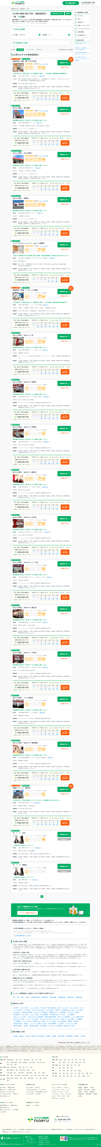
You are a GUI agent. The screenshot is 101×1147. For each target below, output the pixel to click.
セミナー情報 (3, 1111)
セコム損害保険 (44, 1014)
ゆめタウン (59, 1087)
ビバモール (62, 1098)
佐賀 (21, 1078)
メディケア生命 (24, 1007)
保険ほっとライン (12, 1089)
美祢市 (27, 997)
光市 (18, 997)
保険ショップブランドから (83, 25)
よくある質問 (15, 1109)
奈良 (39, 1072)
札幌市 (11, 1059)
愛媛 (43, 1075)
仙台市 (27, 1059)
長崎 (25, 1078)
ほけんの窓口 (3, 1087)
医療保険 (21, 1036)
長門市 (22, 997)
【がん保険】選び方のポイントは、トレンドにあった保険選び (81, 59)
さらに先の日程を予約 (64, 97)
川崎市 (20, 1062)
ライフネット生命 (26, 1021)
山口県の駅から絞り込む (57, 13)
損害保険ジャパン (53, 1012)
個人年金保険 (40, 1036)
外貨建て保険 (61, 1036)
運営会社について (6, 1131)
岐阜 (17, 1070)
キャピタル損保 (70, 1019)
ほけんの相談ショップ (4, 1095)
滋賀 (35, 1072)
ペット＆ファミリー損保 (71, 1023)
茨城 (8, 1064)
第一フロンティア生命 (18, 1019)
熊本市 (32, 1078)
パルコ (62, 1093)
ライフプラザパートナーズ (5, 1093)
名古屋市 (11, 1070)
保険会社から (81, 22)
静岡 (21, 1070)
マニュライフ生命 (17, 1010)
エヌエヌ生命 (27, 1010)
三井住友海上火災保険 (26, 1012)
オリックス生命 (73, 1007)
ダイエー (63, 1095)
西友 (68, 1095)
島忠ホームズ (55, 1098)
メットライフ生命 (34, 1007)
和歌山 (43, 1072)
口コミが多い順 (29, 49)
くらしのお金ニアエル (31, 1142)
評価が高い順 (39, 49)
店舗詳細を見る (65, 61)
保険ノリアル (29, 1140)
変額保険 (76, 1036)
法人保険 (82, 1036)
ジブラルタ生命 (49, 1010)
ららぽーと (66, 1087)
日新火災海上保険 (34, 1025)
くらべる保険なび (30, 1138)
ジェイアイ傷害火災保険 (77, 1016)
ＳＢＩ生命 (70, 1012)
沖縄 (8, 1080)
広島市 (26, 1075)
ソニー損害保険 (70, 1014)
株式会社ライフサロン (43, 1140)
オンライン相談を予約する (27, 913)
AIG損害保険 (62, 1012)
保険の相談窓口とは (4, 1105)
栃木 (12, 1064)
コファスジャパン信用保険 (55, 1025)
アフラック (81, 1007)
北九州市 (11, 1078)
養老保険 (33, 1036)
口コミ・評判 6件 (44, 64)
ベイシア (66, 1091)
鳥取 (8, 1075)
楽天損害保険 (43, 1025)
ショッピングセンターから (83, 28)
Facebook (28, 1105)
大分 (37, 1078)
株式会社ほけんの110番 (44, 1142)
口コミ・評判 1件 (44, 156)
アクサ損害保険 (17, 1021)
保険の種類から (81, 31)
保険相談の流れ (13, 1105)
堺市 (15, 1072)
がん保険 (27, 1036)
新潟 (12, 1067)
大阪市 (11, 1072)
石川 (27, 1067)
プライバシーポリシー (44, 1129)
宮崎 (41, 1078)
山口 (32, 1075)
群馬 (15, 1064)
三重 (33, 1070)
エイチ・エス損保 (51, 1021)
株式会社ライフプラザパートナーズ (46, 1144)
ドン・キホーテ (55, 1093)
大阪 (8, 1072)
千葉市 (33, 1062)
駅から (79, 19)
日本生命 (57, 1010)
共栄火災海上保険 (17, 1025)
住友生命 (77, 1012)
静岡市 (23, 1070)
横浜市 (15, 1062)
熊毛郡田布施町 (62, 997)
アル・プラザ (68, 1093)
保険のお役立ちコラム (4, 1107)
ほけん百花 (2, 1091)
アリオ (67, 1089)
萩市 (14, 997)
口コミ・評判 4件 (44, 246)
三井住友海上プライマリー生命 (57, 1014)
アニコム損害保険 (61, 1021)
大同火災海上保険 (17, 1023)
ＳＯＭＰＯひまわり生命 (38, 1010)
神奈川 (12, 1062)
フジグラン (54, 1091)
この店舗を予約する (64, 67)
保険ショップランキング (5, 1109)
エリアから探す (4, 1057)
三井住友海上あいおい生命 (67, 1010)
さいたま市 (42, 1062)
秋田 (33, 1059)
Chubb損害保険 (52, 1023)
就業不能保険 (69, 1036)
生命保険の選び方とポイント (81, 44)
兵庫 (19, 1072)
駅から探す (55, 1057)
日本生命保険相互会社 (43, 1138)
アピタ (63, 1089)
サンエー (54, 1095)
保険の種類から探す (84, 1084)
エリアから (80, 15)
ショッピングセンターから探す (60, 1084)
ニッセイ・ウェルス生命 (32, 1019)
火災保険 (86, 1091)
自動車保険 (92, 1091)
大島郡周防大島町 (35, 997)
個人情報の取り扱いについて (32, 1129)
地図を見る (42, 76)
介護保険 (54, 1036)
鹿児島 (45, 1078)
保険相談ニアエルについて (18, 1131)
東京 (8, 1062)
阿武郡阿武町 (79, 997)
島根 (12, 1075)
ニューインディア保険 (35, 1023)
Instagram (37, 1105)
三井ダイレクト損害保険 (63, 1016)
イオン (53, 1087)
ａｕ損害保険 (79, 1019)
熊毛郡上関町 (53, 997)
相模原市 (25, 1062)
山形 (36, 1059)
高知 (47, 1075)
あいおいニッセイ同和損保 (40, 1012)
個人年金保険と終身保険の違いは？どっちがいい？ (81, 53)
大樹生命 (26, 1023)
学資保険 (48, 1036)
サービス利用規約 (20, 1129)
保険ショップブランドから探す (8, 1084)
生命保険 (15, 1036)
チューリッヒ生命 (34, 1014)
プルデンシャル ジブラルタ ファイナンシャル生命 (52, 1019)
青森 (17, 1059)
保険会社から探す (31, 1084)
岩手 (21, 1059)
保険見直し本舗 (11, 1087)
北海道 (8, 1059)
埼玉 (38, 1062)
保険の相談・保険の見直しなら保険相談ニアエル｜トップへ (75, 1042)
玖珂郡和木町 (44, 997)
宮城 (24, 1059)
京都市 (30, 1072)
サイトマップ (27, 1131)
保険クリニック (3, 1089)
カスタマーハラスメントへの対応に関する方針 (84, 1129)
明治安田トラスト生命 (68, 1025)
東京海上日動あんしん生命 (54, 1007)
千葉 (30, 1062)
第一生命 (44, 1023)
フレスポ (61, 1091)
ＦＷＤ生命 (16, 1007)
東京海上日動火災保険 (50, 1016)
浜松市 (28, 1070)
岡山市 (18, 1075)
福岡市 (16, 1078)
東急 (59, 1095)
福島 (40, 1059)
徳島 (35, 1075)
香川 (39, 1075)
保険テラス (15, 1093)
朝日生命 (76, 1021)
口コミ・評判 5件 (44, 110)
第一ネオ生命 (16, 1012)
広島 (24, 1075)
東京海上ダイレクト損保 (39, 1021)
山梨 (8, 1067)
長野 (20, 1067)
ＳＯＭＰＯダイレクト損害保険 (35, 1016)
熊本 (29, 1078)
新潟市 (14, 1067)
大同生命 (26, 1025)
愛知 (8, 1070)
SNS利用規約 (69, 1129)
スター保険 (60, 1023)
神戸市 (22, 1072)
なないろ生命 (79, 1010)
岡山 (15, 1075)
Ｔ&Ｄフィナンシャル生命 (19, 1016)
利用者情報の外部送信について (57, 1129)
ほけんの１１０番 (10, 1091)
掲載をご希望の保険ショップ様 (9, 1129)
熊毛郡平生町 (70, 997)
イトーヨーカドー (56, 1089)
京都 (27, 1072)
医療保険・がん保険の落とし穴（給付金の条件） (81, 48)
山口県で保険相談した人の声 (22, 935)
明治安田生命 (16, 1014)
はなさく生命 (24, 1014)
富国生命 (70, 1021)
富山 (24, 1067)
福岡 (8, 1078)
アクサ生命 (43, 1007)
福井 (31, 1067)
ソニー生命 (65, 1007)
